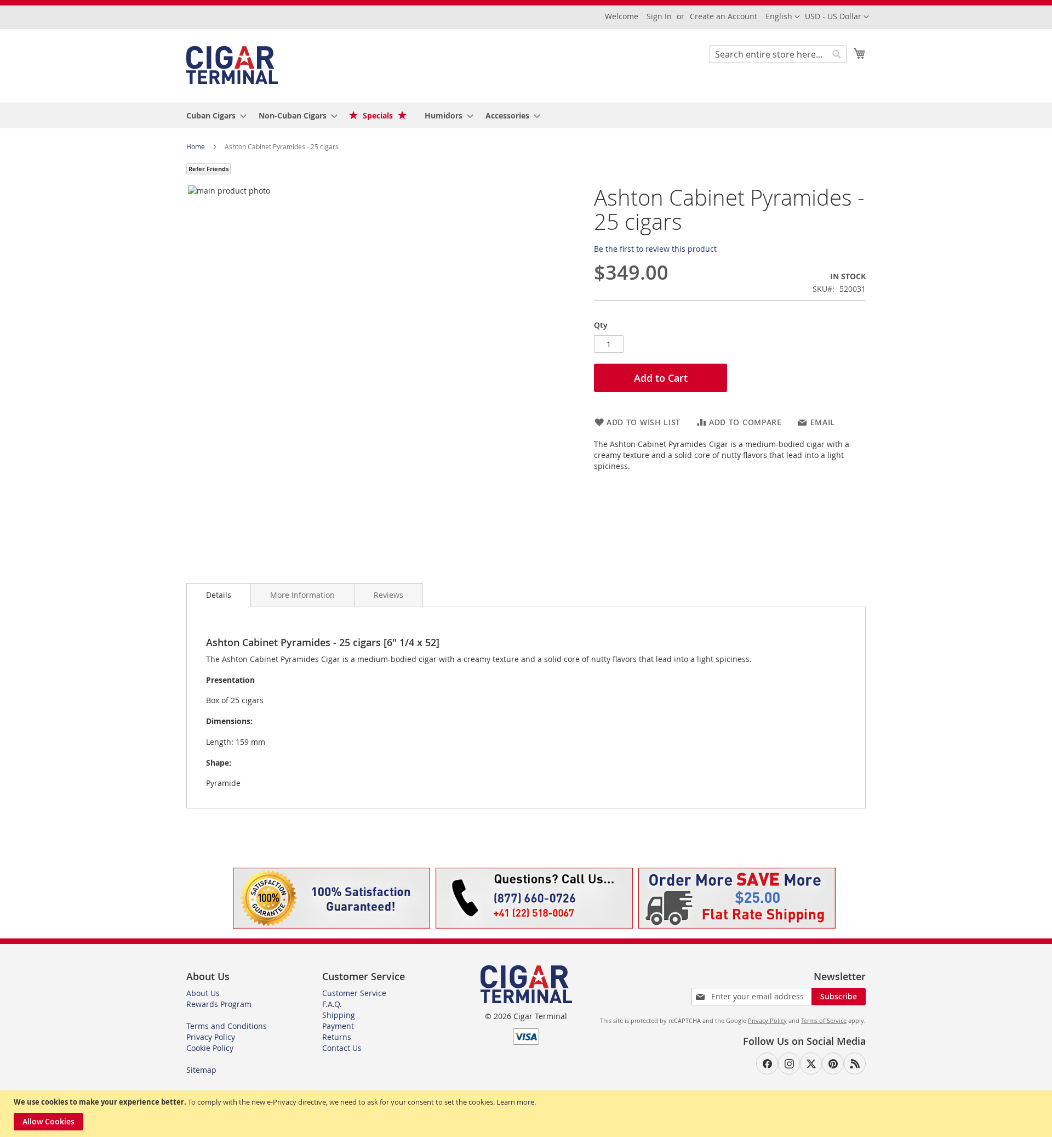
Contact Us (342, 1048)
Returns (336, 1037)
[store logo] (232, 65)
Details (218, 595)
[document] (527, 1113)
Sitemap (201, 1070)
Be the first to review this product (655, 249)
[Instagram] (789, 1063)
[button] (837, 17)
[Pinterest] (833, 1063)
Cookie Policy (209, 1048)
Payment (338, 1026)
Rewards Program (218, 1004)
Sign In (659, 16)
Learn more (515, 1102)
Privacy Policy (210, 1037)
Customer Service (354, 993)
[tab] (218, 595)
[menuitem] (213, 115)
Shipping (338, 1015)
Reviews (388, 595)
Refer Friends (208, 169)
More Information (302, 595)
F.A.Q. (332, 1004)
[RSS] (855, 1063)
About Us (203, 993)
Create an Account (723, 16)
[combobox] (778, 54)
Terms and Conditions (226, 1026)
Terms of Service (824, 1020)
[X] (811, 1063)
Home (196, 146)
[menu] (526, 115)
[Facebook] (767, 1063)
